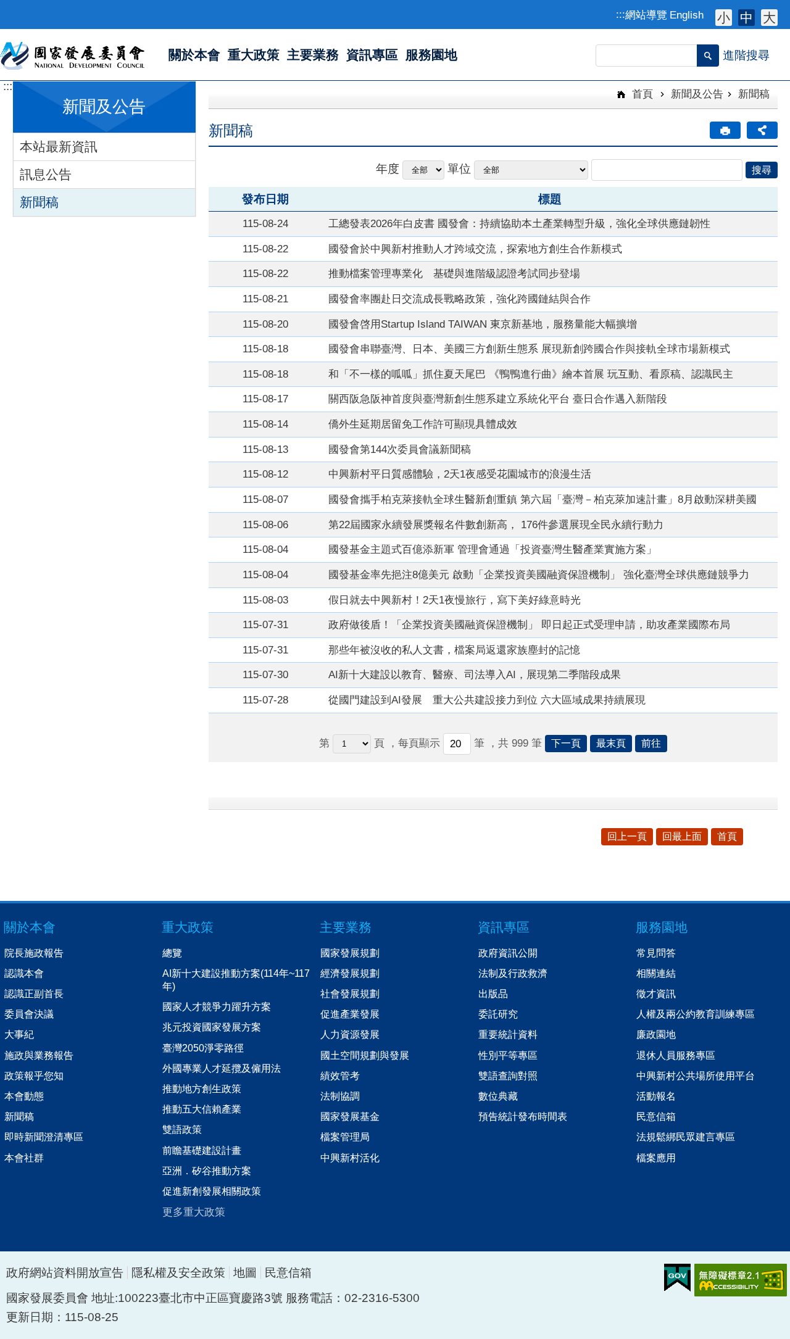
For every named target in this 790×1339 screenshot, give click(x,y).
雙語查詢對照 (508, 1075)
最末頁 (611, 743)
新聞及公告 (697, 94)
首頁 (641, 94)
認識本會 (24, 973)
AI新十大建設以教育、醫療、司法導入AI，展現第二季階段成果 (474, 674)
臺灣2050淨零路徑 (203, 1047)
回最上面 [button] (682, 836)
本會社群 (24, 1157)
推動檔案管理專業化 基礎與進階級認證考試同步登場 (454, 273)
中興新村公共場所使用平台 (695, 1075)
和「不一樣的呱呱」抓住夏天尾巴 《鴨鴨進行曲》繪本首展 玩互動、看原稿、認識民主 (530, 374)
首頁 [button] (727, 836)
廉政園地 (656, 1034)
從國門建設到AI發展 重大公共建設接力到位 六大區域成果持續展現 (487, 700)
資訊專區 (504, 927)
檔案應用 (656, 1157)
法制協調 (340, 1095)
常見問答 (656, 952)
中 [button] (746, 17)
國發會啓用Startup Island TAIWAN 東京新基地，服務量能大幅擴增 (482, 324)
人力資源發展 (350, 1034)
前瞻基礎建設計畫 (201, 1150)
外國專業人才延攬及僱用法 (221, 1068)
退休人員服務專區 (675, 1055)
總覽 (172, 952)
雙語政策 (182, 1129)
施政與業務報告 (38, 1055)
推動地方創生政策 (201, 1088)
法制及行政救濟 (512, 973)
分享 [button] (762, 130)
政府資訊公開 (508, 952)
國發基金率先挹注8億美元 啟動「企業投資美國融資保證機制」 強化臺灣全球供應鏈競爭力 (538, 574)
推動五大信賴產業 (201, 1108)
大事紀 (19, 1034)
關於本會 (30, 927)
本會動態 (24, 1095)
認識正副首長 (34, 993)
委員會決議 (29, 1013)
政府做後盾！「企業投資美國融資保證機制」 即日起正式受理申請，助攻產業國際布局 (529, 624)
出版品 (493, 993)
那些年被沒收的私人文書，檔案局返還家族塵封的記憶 (454, 650)
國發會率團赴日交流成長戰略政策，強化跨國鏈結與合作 (459, 298)
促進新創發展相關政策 (211, 1190)
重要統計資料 (508, 1034)
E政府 (677, 1277)
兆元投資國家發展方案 (211, 1026)
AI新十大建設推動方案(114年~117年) (236, 980)
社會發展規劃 (350, 993)
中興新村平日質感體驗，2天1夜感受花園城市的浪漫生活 (459, 474)
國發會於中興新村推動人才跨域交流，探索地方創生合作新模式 (475, 249)
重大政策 (188, 927)
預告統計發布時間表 (522, 1116)
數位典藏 (498, 1095)
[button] (708, 55)
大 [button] (769, 17)
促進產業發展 (350, 1013)
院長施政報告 (34, 952)
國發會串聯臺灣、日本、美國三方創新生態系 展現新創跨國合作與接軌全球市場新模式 (529, 348)
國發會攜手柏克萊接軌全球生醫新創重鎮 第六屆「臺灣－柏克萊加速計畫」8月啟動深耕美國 (542, 499)
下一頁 (566, 743)
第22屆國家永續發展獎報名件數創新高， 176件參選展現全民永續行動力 (495, 524)
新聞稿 (39, 202)
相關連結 (656, 973)
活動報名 (656, 1095)
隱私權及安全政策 (178, 1272)
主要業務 (346, 927)
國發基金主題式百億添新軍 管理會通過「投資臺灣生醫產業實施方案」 (492, 549)
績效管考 (340, 1075)
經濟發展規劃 (350, 973)
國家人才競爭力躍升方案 (216, 1006)
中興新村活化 (350, 1157)
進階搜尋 (746, 55)
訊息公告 (46, 174)
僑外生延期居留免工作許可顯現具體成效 (422, 424)
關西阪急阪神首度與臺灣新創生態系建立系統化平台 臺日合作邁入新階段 (497, 398)
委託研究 (498, 1013)
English (687, 15)
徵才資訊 (656, 993)
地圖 (245, 1272)
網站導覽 (646, 15)
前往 (651, 743)
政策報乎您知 (34, 1075)
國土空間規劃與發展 (364, 1055)
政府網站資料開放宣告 (64, 1272)
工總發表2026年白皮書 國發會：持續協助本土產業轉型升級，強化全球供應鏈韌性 (519, 223)
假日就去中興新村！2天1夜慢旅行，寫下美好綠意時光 (454, 600)
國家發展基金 (350, 1116)
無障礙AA (740, 1280)
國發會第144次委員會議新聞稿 (399, 449)
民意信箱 (656, 1116)
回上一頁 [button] (627, 836)
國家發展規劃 (350, 952)
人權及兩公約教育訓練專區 (695, 1013)
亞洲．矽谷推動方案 (206, 1170)
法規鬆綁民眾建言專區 (685, 1136)
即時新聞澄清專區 (43, 1136)
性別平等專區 (508, 1055)
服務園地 (662, 927)
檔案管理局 (345, 1136)
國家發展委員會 (73, 55)
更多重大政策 (193, 1212)
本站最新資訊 (59, 146)
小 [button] (723, 17)
